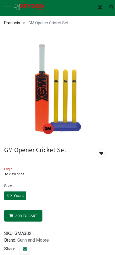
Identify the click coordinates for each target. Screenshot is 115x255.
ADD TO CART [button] (26, 215)
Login (8, 169)
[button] (101, 153)
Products (12, 23)
